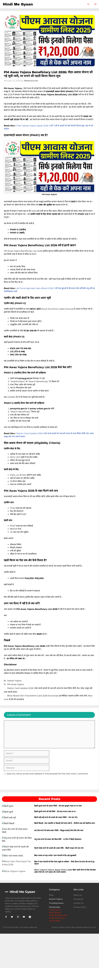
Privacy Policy (79, 907)
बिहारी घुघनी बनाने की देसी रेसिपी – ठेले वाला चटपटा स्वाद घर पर (55, 811)
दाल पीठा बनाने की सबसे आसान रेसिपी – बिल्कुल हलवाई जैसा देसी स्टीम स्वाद (58, 830)
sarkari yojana (56, 899)
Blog (51, 895)
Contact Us (78, 903)
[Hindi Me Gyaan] (18, 4)
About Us (77, 895)
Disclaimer (78, 899)
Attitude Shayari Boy (58, 915)
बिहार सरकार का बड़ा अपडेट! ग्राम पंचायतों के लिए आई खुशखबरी (55, 855)
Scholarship (54, 907)
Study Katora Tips (57, 918)
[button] (88, 4)
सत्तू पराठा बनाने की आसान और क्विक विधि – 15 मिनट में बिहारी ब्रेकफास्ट (58, 839)
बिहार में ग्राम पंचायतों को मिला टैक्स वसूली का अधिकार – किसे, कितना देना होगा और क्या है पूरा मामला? (64, 862)
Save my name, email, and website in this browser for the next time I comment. (47, 773)
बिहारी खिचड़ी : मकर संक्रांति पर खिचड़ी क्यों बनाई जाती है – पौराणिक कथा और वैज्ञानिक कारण (65, 823)
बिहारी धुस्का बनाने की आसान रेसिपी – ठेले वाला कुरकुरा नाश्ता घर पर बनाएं (58, 806)
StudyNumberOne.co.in (85, 927)
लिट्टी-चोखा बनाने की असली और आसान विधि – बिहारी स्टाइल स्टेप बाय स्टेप (59, 848)
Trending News (56, 903)
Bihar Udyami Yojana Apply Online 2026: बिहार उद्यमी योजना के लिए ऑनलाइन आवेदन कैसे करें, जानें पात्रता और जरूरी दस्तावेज (65, 871)
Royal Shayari (55, 912)
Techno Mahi (54, 921)
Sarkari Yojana (14, 680)
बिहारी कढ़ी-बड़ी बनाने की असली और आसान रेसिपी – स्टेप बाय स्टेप (56, 817)
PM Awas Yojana (15, 684)
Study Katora (55, 910)
